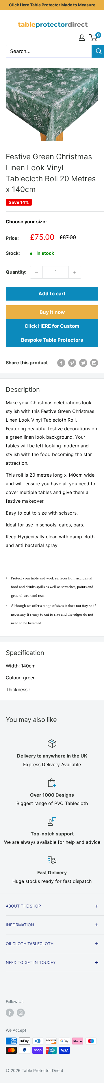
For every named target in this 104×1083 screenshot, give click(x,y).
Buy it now (52, 312)
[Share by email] (94, 362)
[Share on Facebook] (61, 362)
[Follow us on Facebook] (10, 1013)
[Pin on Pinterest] (72, 362)
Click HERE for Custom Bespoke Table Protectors (52, 333)
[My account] (82, 37)
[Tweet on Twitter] (83, 362)
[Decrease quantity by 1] (36, 272)
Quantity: (16, 272)
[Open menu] (9, 24)
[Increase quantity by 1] (75, 272)
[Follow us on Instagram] (21, 1013)
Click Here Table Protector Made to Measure (52, 4)
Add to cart (52, 294)
